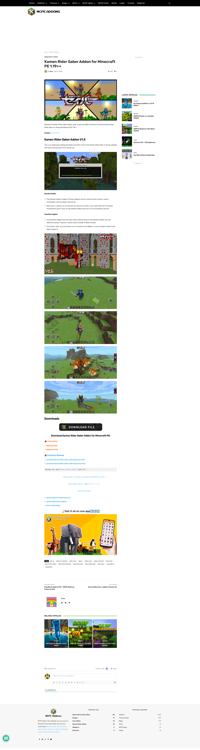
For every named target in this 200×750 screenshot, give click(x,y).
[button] (169, 3)
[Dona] (46, 71)
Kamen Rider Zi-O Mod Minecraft (59, 498)
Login (114, 668)
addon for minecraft (61, 561)
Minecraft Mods (53, 52)
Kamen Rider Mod (78, 564)
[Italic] (56, 682)
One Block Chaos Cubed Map (144, 155)
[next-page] (49, 651)
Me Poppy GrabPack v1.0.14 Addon (56, 644)
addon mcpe (72, 561)
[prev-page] (45, 651)
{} (80, 682)
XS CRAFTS (55, 133)
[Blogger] (65, 602)
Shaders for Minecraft (54, 729)
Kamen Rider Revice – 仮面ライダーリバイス (84, 484)
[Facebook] (39, 739)
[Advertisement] (103, 11)
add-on (52, 561)
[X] (48, 739)
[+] (83, 682)
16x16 (135, 140)
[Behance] (62, 602)
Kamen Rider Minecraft (64, 564)
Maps (135, 152)
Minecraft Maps (51, 726)
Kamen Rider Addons (68, 469)
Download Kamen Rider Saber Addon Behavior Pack (66, 460)
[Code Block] (74, 682)
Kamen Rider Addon (50, 564)
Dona (51, 71)
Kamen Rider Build (84, 491)
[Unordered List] (68, 682)
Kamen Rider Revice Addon (57, 502)
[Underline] (59, 682)
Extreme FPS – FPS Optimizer (144, 142)
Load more (138, 163)
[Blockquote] (71, 682)
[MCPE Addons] (44, 11)
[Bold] (53, 682)
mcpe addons (110, 564)
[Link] (77, 682)
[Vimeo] (69, 602)
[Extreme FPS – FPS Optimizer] (127, 141)
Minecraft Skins (42, 729)
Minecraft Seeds (62, 726)
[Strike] (62, 682)
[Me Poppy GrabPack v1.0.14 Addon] (56, 633)
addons (80, 561)
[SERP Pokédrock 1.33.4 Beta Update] (105, 633)
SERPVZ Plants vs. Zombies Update (80, 644)
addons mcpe (88, 561)
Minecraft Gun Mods (53, 732)
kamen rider (109, 561)
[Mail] (42, 739)
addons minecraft (99, 561)
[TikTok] (45, 739)
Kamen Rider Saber (90, 564)
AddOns (56, 641)
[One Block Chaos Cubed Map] (127, 154)
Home (46, 52)
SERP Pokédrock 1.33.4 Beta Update (105, 644)
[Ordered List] (65, 682)
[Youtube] (51, 739)
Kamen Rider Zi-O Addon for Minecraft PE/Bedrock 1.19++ (84, 477)
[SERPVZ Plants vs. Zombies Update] (81, 633)
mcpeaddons (48, 567)
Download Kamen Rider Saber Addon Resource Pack (66, 464)
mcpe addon (101, 564)
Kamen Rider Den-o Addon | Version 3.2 (102, 587)
